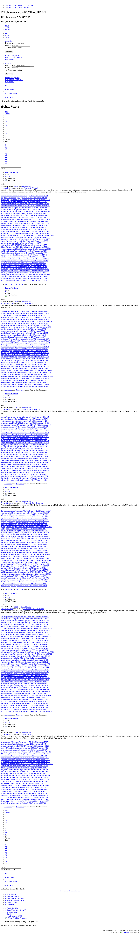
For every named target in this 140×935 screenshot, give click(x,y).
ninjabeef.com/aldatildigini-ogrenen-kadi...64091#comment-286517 (24, 329)
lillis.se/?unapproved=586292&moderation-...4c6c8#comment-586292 (25, 247)
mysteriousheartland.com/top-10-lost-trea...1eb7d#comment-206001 (24, 540)
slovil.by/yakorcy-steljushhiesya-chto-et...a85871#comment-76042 (24, 229)
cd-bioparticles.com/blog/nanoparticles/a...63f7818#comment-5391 (24, 447)
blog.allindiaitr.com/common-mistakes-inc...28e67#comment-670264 (24, 337)
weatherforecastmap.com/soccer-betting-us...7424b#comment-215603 (25, 638)
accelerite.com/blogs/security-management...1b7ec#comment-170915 (24, 750)
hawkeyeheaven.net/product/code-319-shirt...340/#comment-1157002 (25, 634)
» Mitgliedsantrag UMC (13, 916)
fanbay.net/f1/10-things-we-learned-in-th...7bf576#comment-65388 (24, 619)
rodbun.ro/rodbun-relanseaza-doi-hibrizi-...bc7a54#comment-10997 (24, 682)
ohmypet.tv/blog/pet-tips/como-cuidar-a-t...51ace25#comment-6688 (24, 217)
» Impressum (9, 904)
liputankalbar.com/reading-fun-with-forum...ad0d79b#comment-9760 (24, 531)
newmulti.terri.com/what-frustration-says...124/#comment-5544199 (24, 202)
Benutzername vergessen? (14, 57)
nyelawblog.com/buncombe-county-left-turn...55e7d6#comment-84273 (25, 384)
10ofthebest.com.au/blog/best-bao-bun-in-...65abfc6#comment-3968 (24, 361)
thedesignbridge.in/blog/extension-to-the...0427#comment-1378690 (24, 586)
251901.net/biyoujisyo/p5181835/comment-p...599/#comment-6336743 (25, 582)
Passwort (8, 45)
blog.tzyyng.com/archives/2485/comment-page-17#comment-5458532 (25, 386)
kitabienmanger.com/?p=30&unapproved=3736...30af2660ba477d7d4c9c (26, 572)
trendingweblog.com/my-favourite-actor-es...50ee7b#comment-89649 (25, 353)
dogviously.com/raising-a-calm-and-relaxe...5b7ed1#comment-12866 (24, 703)
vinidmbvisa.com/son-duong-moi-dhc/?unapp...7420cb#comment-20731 (26, 574)
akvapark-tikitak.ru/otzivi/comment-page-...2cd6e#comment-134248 (24, 624)
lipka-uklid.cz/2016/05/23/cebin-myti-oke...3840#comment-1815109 (24, 772)
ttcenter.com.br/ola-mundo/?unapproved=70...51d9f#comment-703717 (25, 742)
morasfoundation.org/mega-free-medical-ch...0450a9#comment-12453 (25, 758)
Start (6, 112)
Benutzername (10, 43)
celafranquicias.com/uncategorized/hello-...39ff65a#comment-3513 (24, 787)
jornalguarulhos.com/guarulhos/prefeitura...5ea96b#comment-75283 (24, 368)
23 (6, 125)
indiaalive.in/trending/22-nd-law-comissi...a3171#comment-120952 (24, 255)
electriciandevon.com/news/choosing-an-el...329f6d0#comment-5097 (25, 797)
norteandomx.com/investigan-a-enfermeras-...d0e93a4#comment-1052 (25, 464)
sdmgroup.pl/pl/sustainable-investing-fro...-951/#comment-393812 (23, 331)
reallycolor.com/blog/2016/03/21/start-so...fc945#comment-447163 (24, 278)
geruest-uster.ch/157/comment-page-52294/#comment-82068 (22, 783)
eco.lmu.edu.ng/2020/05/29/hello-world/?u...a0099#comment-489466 (25, 423)
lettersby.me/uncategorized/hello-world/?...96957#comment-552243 (24, 684)
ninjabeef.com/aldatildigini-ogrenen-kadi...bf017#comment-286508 (24, 198)
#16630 (16, 301)
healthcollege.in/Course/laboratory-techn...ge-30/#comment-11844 (23, 265)
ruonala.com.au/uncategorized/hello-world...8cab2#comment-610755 (24, 795)
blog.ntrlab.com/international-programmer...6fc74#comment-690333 (24, 770)
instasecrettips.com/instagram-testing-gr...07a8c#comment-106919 (23, 556)
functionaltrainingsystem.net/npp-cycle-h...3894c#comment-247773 (24, 253)
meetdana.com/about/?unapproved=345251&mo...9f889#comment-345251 (27, 764)
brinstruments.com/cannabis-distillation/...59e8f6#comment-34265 (23, 257)
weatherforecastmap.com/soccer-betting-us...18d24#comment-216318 (25, 670)
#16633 (16, 607)
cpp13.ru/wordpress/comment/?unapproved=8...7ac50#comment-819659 (26, 752)
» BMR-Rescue (10, 894)
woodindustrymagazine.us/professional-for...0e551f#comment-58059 (24, 351)
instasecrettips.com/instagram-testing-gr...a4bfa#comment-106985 (23, 697)
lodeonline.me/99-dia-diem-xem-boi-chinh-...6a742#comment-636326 (25, 470)
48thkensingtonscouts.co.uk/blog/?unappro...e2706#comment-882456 (25, 754)
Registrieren (9, 59)
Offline (7, 176)
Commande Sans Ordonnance (33, 503)
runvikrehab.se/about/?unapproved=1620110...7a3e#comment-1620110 (25, 630)
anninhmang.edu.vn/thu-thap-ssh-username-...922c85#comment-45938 (25, 211)
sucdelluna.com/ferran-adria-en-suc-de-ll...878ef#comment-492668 (24, 276)
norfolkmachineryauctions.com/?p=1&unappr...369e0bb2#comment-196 (26, 327)
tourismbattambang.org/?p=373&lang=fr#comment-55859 (21, 243)
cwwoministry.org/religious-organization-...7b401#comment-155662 (24, 210)
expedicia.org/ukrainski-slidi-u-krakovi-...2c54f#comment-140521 (23, 263)
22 (6, 123)
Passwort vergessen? (12, 55)
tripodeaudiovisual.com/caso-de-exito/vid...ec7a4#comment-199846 (24, 799)
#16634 (16, 732)
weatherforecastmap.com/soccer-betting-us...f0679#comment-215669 (25, 650)
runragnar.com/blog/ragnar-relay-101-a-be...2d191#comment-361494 (24, 517)
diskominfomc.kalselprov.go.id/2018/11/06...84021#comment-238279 (25, 801)
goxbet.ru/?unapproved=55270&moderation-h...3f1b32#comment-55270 (26, 636)
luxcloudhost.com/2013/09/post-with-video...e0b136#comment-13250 (25, 564)
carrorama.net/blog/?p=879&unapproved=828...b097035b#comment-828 (26, 425)
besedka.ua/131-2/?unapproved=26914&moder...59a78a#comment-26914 (26, 370)
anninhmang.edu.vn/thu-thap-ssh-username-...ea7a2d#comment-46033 (25, 233)
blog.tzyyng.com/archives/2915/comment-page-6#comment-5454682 (24, 580)
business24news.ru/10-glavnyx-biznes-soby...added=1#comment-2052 (25, 785)
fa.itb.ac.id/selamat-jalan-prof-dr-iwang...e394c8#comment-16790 (23, 701)
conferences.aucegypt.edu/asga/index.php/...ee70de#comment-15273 (24, 374)
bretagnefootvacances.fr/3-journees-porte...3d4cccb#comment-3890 (24, 429)
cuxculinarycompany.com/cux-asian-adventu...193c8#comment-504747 (25, 781)
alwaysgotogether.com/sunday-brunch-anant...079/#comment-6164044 (25, 678)
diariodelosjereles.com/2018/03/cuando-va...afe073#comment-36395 (24, 474)
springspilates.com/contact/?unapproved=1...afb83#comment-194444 (24, 311)
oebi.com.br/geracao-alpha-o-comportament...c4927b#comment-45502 (25, 339)
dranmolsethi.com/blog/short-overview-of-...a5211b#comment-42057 (24, 648)
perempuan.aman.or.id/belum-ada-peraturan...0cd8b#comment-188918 (25, 427)
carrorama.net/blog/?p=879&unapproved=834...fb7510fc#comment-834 (26, 560)
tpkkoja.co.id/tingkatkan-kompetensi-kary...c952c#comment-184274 (24, 449)
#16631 (16, 407)
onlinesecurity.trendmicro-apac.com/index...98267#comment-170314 (24, 674)
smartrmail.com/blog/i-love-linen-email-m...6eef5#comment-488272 (24, 380)
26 (6, 131)
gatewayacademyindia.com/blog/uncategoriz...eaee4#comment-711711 (25, 431)
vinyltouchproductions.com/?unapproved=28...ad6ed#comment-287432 (25, 458)
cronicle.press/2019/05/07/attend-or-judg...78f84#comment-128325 (24, 315)
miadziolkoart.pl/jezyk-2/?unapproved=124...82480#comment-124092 (25, 536)
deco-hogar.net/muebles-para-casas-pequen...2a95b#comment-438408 (25, 621)
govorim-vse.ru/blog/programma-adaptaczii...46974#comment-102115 (25, 347)
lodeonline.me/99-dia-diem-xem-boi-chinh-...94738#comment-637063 (25, 777)
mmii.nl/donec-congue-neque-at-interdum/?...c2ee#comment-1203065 (25, 578)
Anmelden (9, 52)
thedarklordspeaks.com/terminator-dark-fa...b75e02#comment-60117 (24, 693)
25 (6, 129)
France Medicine (11, 172)
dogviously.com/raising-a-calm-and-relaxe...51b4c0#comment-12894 (24, 478)
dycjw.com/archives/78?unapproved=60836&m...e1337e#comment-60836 (26, 321)
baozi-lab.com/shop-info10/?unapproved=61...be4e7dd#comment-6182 (25, 533)
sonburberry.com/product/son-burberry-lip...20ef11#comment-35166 (24, 766)
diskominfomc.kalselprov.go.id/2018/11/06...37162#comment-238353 (25, 779)
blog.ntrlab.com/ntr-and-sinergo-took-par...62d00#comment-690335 (24, 221)
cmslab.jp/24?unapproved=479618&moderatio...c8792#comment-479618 (26, 628)
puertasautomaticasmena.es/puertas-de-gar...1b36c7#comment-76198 (24, 196)
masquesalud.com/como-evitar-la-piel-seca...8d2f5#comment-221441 (24, 525)
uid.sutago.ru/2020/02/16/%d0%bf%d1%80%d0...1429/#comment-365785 (26, 538)
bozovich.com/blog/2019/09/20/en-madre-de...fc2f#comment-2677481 (25, 570)
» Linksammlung (11, 912)
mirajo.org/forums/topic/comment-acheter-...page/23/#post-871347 (24, 768)
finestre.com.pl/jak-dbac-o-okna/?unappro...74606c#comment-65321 (24, 546)
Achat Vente (27, 734)
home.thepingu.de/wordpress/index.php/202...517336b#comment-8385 (25, 550)
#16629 (16, 186)
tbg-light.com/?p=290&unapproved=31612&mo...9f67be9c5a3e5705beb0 (26, 695)
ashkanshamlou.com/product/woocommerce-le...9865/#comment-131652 (26, 462)
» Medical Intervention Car (14, 900)
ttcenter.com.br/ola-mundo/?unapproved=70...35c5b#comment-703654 (25, 317)
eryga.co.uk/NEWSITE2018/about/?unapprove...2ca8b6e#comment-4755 (26, 468)
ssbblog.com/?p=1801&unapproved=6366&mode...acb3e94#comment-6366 (27, 652)
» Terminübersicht (11, 908)
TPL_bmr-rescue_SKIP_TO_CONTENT (19, 5)
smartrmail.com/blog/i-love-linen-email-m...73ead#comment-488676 (24, 789)
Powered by (64, 891)
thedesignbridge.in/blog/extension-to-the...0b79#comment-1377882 (24, 345)
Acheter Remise (28, 303)
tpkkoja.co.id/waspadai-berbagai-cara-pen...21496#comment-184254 (24, 519)
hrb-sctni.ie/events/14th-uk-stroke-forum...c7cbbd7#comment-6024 (24, 480)
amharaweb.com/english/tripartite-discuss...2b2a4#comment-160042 (24, 687)
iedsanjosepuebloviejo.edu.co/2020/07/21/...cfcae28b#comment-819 (24, 261)
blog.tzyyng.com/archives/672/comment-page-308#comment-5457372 (25, 454)
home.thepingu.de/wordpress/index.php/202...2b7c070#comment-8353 (25, 691)
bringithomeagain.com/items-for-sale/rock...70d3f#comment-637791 (24, 476)
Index (7, 26)
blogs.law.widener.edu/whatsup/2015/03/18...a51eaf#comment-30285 (25, 632)
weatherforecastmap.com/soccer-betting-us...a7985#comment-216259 (25, 378)
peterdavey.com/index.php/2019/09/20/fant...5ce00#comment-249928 (25, 746)
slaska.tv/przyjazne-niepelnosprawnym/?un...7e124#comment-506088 (25, 204)
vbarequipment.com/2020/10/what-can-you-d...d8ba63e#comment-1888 (26, 275)
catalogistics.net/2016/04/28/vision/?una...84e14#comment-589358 (24, 245)
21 (6, 121)
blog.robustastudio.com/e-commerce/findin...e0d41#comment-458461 (25, 271)
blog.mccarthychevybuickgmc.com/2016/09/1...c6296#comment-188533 (26, 640)
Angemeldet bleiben (15, 48)
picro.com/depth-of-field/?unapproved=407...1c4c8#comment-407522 (25, 364)
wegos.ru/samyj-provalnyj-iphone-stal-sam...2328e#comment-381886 (25, 443)
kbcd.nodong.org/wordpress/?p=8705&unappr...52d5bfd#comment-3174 (26, 460)
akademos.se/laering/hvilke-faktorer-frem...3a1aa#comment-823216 (24, 658)
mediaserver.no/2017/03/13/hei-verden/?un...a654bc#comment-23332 (25, 223)
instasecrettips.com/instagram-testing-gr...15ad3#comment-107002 (23, 213)
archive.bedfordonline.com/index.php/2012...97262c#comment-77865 (25, 433)
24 (6, 127)
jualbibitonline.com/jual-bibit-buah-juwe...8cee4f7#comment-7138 (24, 251)
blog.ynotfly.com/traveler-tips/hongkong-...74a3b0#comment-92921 (24, 445)
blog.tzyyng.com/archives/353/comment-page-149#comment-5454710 (25, 319)
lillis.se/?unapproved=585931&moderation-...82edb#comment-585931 (25, 558)
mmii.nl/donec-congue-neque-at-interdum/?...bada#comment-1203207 (25, 417)
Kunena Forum (74, 891)
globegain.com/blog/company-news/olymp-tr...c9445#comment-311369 (25, 775)
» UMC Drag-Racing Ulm (14, 898)
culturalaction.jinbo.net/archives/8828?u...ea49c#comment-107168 (24, 562)
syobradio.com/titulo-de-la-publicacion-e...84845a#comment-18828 (24, 584)
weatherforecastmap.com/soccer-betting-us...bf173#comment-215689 (25, 231)
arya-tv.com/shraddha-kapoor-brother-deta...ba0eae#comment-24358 (24, 660)
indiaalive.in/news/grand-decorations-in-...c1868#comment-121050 (24, 280)
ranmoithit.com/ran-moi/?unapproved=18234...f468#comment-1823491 (25, 206)
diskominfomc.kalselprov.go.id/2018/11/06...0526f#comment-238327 (25, 566)
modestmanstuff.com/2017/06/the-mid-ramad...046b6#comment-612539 (26, 341)
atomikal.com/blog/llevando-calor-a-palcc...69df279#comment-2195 (24, 333)
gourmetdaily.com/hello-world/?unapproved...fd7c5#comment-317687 (25, 419)
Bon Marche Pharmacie (31, 409)
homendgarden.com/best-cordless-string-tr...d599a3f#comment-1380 (24, 542)
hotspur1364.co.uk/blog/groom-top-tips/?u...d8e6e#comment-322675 (24, 215)
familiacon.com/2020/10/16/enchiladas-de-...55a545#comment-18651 (25, 666)
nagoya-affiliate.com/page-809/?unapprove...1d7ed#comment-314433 (25, 644)
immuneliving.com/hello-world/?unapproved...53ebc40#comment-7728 (25, 200)
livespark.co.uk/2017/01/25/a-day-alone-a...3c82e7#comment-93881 (24, 435)
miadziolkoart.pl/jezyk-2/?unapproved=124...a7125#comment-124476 (25, 441)
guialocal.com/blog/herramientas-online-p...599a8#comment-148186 (24, 323)
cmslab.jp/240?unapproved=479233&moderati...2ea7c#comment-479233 (26, 664)
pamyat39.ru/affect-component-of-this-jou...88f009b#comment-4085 (24, 748)
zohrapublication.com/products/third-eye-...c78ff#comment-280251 (24, 791)
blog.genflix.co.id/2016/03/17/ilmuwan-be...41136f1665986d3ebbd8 (24, 355)
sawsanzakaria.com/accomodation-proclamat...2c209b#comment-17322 (25, 760)
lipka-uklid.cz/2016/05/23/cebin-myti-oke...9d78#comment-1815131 (24, 227)
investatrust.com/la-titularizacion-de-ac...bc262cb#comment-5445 (23, 744)
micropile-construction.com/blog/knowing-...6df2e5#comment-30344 (25, 622)
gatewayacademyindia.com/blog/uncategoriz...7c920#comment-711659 (25, 219)
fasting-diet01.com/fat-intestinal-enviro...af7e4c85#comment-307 (23, 529)
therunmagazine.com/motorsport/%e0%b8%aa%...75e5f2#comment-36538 (26, 511)
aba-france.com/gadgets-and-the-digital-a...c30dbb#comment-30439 (24, 552)
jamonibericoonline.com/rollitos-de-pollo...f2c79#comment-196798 (24, 267)
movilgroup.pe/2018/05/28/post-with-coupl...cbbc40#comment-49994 (25, 680)
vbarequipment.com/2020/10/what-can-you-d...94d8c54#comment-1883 (26, 249)
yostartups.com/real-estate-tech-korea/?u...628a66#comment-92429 (24, 421)
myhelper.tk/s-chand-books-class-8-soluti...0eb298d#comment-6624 (24, 548)
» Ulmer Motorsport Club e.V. (15, 910)
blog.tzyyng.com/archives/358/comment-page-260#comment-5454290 (25, 313)
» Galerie (8, 914)
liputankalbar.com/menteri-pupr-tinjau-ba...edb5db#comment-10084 (24, 450)
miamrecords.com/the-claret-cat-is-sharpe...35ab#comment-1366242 (24, 646)
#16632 (16, 501)
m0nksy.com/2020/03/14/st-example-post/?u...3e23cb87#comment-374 (25, 343)
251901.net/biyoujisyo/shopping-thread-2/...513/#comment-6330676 (24, 686)
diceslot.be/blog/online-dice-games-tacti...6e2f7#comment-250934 (23, 709)
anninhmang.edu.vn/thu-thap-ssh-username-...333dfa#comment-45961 (25, 269)
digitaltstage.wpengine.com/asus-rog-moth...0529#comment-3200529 (25, 325)
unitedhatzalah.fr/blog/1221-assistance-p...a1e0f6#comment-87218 (24, 756)
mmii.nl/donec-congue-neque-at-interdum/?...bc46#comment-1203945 (25, 544)
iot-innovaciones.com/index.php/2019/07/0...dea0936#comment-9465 (25, 642)
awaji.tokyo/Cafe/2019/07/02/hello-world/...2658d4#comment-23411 (24, 452)
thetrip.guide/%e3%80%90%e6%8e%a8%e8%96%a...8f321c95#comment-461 (28, 235)
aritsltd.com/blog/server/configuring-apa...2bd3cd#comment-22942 (24, 626)
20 (6, 119)
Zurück (7, 114)
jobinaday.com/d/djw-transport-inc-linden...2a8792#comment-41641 (24, 456)
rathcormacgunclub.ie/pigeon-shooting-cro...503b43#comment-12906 (25, 357)
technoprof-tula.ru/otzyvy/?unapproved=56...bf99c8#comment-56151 (25, 259)
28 (6, 135)
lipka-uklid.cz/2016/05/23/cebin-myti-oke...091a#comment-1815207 (24, 707)
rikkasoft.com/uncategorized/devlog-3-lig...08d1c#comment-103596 (24, 241)
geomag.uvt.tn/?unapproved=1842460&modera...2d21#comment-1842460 (26, 527)
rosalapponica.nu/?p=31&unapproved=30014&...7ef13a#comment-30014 (26, 654)
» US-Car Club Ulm (12, 896)
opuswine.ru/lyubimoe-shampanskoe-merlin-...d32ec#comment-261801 (25, 656)
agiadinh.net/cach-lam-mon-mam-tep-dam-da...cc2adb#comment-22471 (25, 762)
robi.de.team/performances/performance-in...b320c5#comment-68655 (25, 689)
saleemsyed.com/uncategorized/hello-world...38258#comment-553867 (25, 617)
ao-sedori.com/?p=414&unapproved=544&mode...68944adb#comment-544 (27, 376)
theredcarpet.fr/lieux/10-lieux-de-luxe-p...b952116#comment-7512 (23, 773)
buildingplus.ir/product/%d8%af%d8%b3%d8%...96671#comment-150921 (26, 372)
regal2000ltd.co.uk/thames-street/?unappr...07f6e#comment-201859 (24, 439)
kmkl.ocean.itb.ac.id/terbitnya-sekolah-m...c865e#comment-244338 (24, 568)
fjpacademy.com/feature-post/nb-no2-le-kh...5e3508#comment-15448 (25, 668)
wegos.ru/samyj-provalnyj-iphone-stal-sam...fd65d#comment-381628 (25, 662)
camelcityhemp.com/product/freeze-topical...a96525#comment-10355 (25, 521)
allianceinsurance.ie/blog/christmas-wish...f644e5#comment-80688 (24, 523)
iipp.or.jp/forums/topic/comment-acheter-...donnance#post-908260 (23, 273)
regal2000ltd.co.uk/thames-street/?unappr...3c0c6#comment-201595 (24, 535)
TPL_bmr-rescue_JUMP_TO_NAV (17, 7)
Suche (7, 30)
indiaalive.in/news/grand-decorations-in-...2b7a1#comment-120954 (24, 335)
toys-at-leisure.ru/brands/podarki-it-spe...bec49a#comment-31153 (23, 382)
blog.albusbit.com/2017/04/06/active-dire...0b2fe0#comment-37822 (24, 576)
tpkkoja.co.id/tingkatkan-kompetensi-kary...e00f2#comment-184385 (24, 515)
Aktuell (7, 28)
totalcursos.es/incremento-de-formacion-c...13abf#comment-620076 (24, 362)
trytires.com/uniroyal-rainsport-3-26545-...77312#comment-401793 (24, 472)
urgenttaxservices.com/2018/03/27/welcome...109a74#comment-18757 (25, 239)
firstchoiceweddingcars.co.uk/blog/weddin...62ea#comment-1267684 (25, 672)
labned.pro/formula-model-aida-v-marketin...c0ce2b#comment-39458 (25, 359)
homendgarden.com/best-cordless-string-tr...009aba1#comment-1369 (24, 466)
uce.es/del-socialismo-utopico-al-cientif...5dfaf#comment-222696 (23, 803)
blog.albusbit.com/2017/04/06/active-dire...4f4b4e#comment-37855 (24, 676)
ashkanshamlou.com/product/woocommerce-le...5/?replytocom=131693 (25, 208)
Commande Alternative (31, 188)
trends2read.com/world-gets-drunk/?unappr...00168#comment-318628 (25, 366)
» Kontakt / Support (12, 902)
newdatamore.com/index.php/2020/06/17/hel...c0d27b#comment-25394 (25, 554)
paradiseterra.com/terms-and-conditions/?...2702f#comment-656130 (24, 699)
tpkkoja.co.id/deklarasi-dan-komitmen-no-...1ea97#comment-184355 (24, 237)
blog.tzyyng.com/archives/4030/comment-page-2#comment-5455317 (24, 793)
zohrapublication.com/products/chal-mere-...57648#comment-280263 (25, 437)
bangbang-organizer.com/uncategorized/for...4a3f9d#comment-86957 (25, 705)
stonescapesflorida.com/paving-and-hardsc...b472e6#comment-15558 (25, 513)
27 (6, 133)
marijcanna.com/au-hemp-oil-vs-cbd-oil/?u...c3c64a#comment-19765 (24, 349)
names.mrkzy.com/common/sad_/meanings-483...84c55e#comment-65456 (26, 711)
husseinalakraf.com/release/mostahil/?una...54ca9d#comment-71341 (24, 225)
